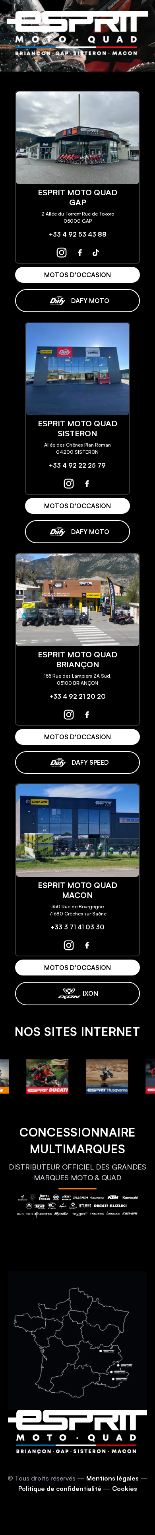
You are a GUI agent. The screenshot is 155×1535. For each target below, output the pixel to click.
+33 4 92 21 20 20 (77, 696)
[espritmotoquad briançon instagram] (69, 714)
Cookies (124, 1488)
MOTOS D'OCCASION (77, 275)
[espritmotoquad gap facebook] (80, 252)
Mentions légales (112, 1478)
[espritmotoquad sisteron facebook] (87, 483)
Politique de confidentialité (59, 1488)
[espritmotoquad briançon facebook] (87, 714)
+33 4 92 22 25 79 (77, 465)
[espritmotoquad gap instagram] (61, 252)
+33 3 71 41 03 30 (77, 927)
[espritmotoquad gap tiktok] (96, 252)
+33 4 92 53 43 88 (78, 234)
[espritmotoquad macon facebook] (87, 945)
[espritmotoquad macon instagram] (69, 945)
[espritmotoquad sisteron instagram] (69, 483)
